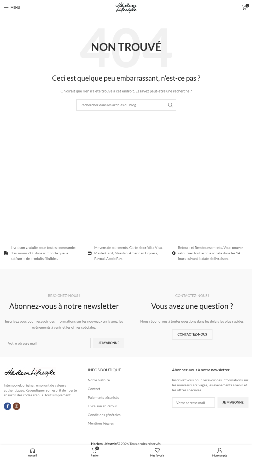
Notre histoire (99, 380)
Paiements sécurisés (103, 397)
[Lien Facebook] (7, 406)
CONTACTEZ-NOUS (192, 334)
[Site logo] (126, 7)
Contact (94, 389)
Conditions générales (104, 415)
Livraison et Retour (102, 406)
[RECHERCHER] (170, 105)
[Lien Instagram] (16, 406)
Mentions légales (101, 423)
